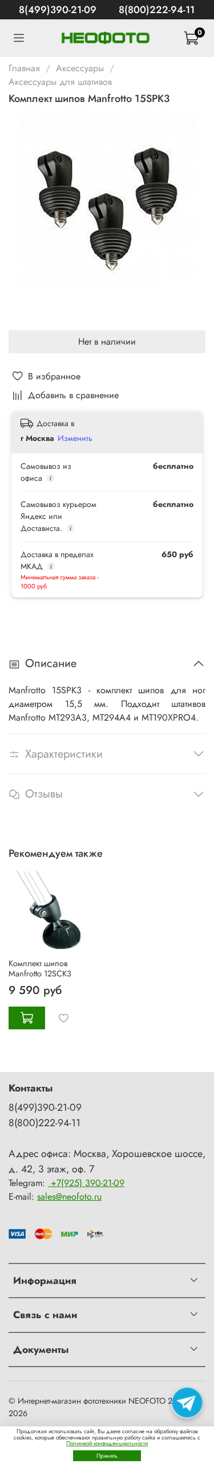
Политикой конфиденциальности (107, 1443)
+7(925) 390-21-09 (86, 1182)
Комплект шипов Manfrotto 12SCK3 (40, 968)
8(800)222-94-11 (157, 9)
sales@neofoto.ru (69, 1196)
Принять (107, 1455)
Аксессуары (80, 68)
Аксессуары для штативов (60, 81)
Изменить (75, 438)
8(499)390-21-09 (57, 9)
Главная (24, 68)
